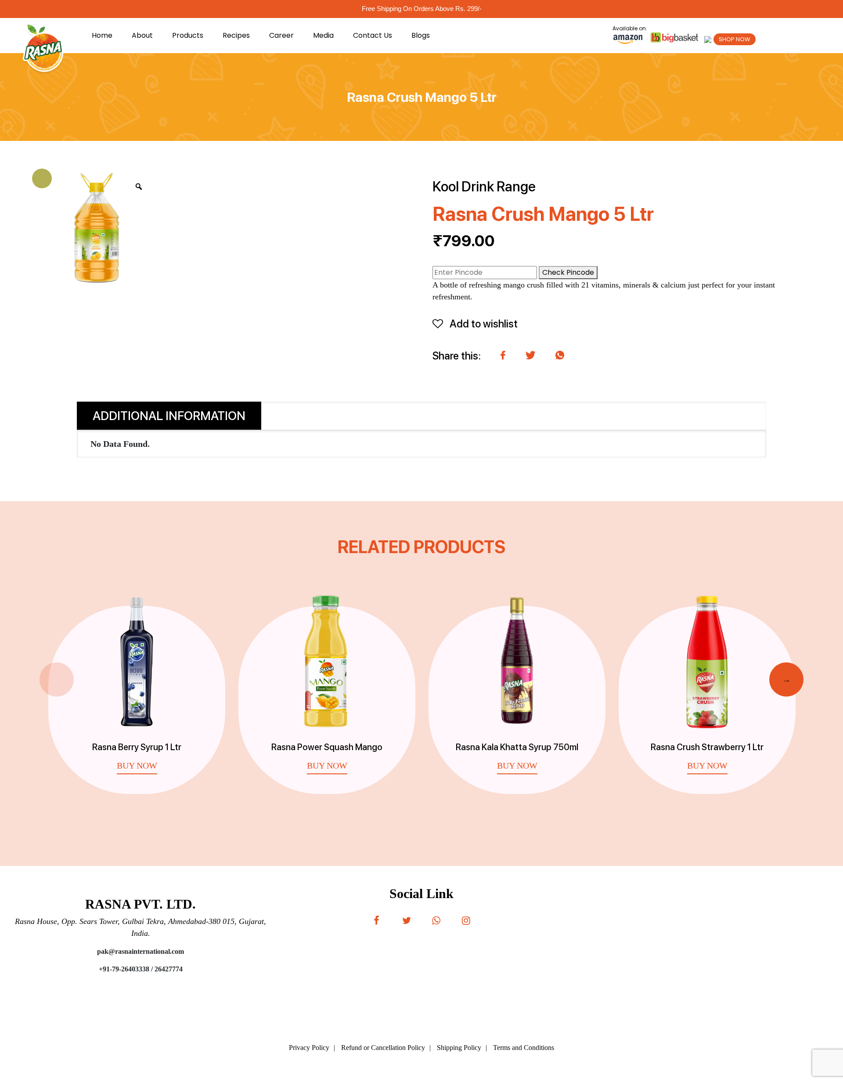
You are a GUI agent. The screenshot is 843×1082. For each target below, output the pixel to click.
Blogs (420, 35)
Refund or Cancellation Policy (383, 1047)
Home (102, 35)
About (142, 35)
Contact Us (372, 35)
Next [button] (786, 679)
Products (187, 35)
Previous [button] (57, 679)
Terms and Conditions (523, 1047)
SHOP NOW (734, 39)
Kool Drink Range (484, 186)
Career (281, 35)
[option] (137, 691)
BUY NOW (137, 765)
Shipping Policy (459, 1047)
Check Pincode (568, 272)
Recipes (236, 35)
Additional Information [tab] (169, 415)
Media (323, 35)
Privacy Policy (309, 1047)
